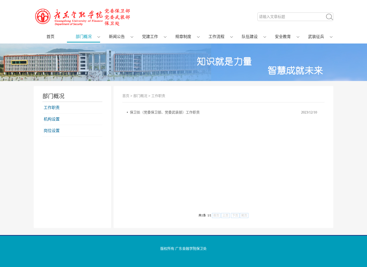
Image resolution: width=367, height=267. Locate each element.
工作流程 (216, 36)
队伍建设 (250, 36)
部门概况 (84, 36)
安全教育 (283, 36)
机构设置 (52, 119)
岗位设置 (52, 130)
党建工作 (150, 36)
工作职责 (52, 108)
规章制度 (183, 36)
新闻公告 (117, 36)
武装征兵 (316, 36)
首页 (50, 36)
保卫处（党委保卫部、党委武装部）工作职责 (165, 112)
